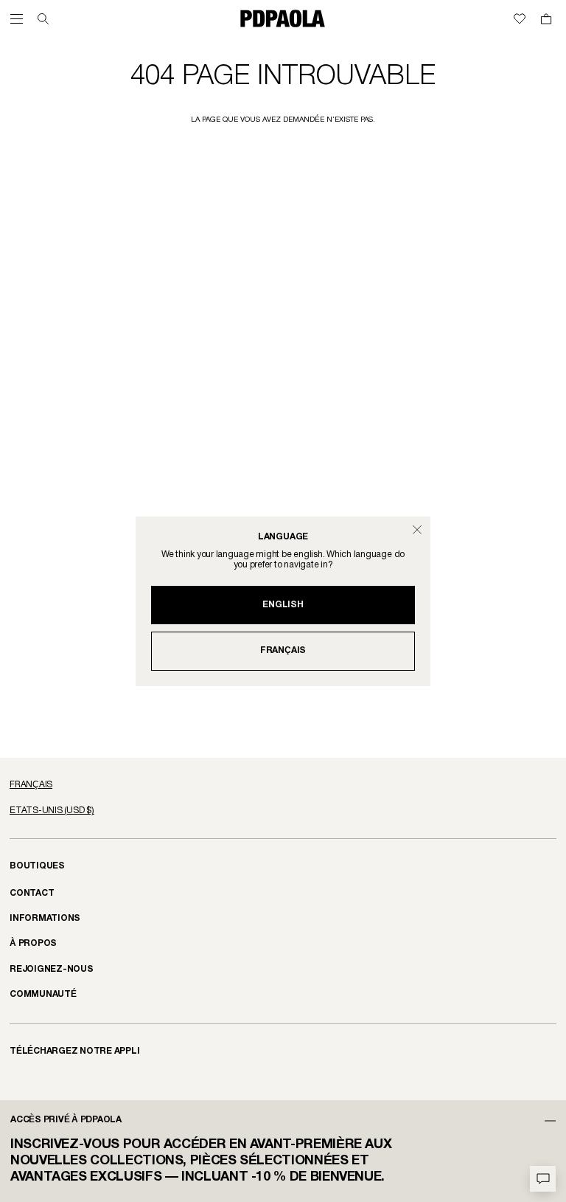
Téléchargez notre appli (75, 1051)
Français (283, 650)
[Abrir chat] (543, 1179)
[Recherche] (43, 18)
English (282, 605)
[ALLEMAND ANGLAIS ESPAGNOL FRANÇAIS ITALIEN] (283, 785)
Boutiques (37, 866)
